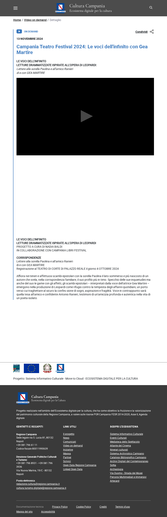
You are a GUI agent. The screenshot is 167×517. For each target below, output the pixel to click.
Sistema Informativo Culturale (126, 433)
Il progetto (68, 433)
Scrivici (67, 461)
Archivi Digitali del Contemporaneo (129, 461)
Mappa (67, 453)
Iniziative (68, 449)
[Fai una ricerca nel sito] (151, 8)
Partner (67, 457)
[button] (60, 506)
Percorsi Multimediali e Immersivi (128, 476)
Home (17, 20)
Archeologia (116, 469)
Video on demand (35, 20)
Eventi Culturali (118, 437)
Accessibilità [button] (48, 511)
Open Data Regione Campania (79, 465)
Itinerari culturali (119, 449)
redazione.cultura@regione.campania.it (38, 483)
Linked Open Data (72, 469)
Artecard (114, 480)
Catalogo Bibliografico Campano (128, 457)
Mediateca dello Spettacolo (125, 441)
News (66, 437)
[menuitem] (33, 507)
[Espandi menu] (15, 8)
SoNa (113, 465)
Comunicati (69, 441)
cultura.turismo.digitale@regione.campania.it (41, 487)
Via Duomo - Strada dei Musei (126, 473)
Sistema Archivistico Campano (127, 453)
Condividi (141, 32)
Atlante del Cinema (120, 445)
